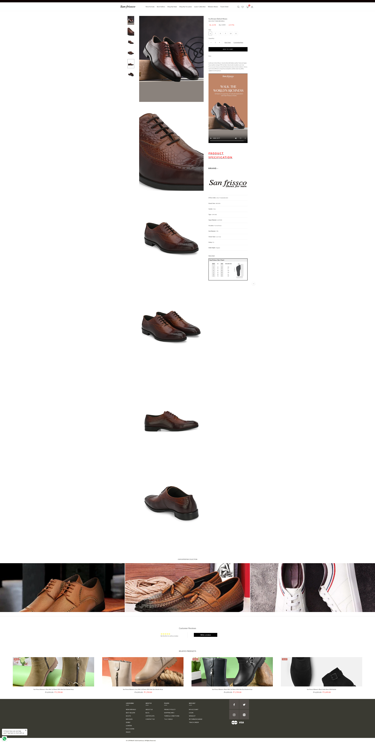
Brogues (129, 719)
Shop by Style (172, 7)
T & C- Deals (168, 719)
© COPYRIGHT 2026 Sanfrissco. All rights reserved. (141, 740)
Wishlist (192, 716)
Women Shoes (213, 7)
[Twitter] (215, 55)
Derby (128, 722)
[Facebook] (213, 55)
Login (191, 713)
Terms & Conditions (171, 716)
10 (230, 33)
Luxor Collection (200, 7)
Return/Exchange (195, 719)
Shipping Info (169, 713)
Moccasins (130, 729)
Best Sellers (161, 7)
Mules (128, 732)
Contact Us (150, 719)
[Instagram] (234, 714)
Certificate (150, 716)
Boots (128, 716)
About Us (149, 709)
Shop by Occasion (185, 7)
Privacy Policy (169, 709)
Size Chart (228, 42)
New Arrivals (150, 7)
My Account (193, 709)
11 (236, 33)
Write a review (205, 635)
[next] (369, 673)
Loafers (129, 725)
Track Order (224, 7)
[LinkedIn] (244, 714)
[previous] (6, 673)
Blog (147, 713)
